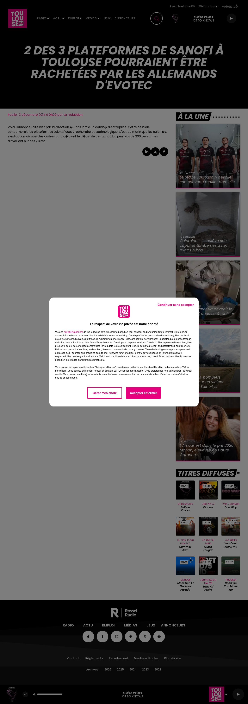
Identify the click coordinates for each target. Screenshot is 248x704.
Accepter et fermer (143, 393)
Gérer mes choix (105, 393)
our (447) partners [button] (73, 331)
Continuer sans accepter (176, 304)
